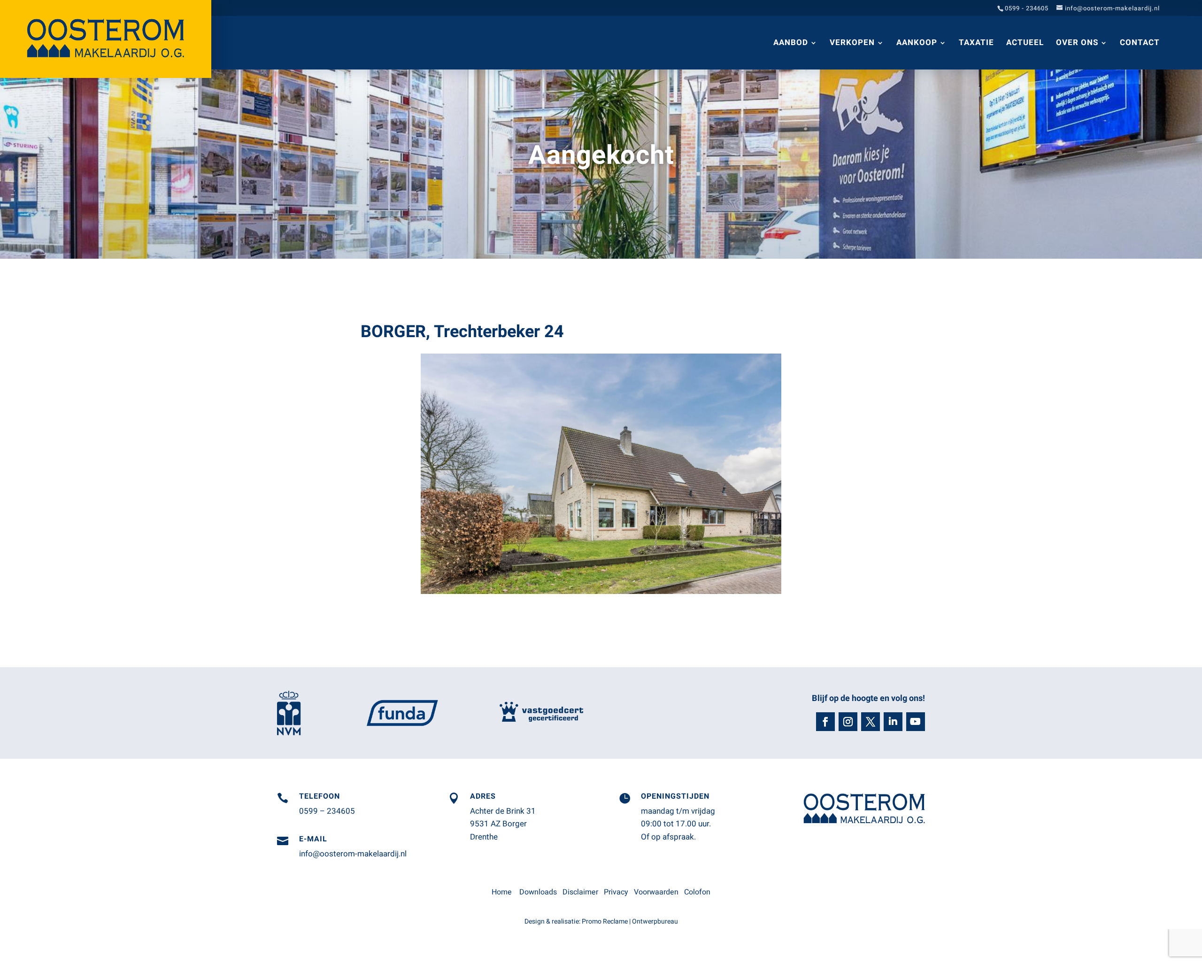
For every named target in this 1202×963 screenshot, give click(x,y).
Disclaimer (580, 892)
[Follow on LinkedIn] (893, 721)
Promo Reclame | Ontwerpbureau (630, 921)
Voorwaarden (656, 892)
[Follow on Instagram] (848, 721)
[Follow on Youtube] (915, 721)
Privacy (616, 892)
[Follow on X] (870, 721)
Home (502, 892)
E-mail (313, 839)
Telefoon (319, 796)
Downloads (538, 892)
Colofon (697, 892)
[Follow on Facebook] (825, 721)
